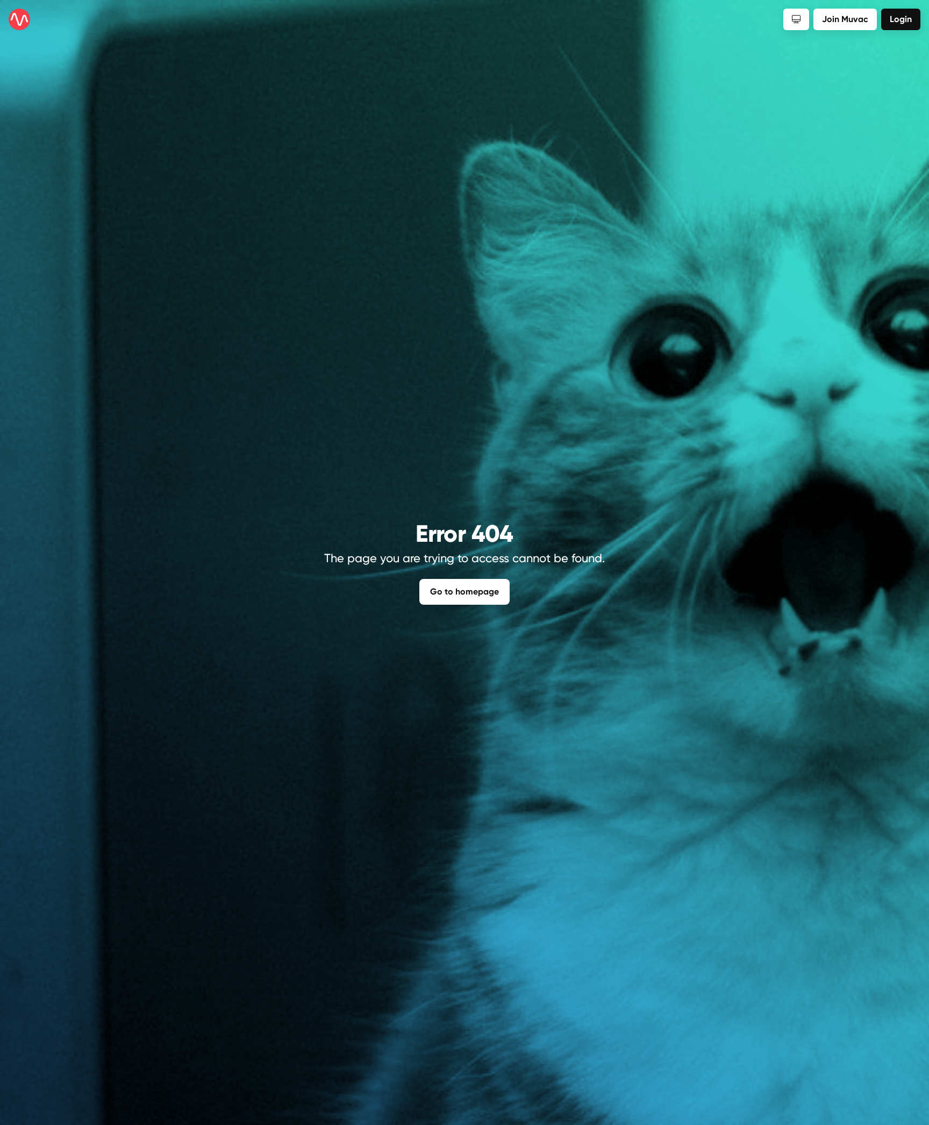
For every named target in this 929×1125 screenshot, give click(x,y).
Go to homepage (464, 591)
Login (901, 19)
